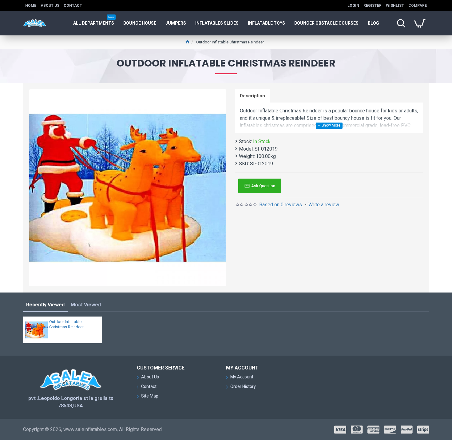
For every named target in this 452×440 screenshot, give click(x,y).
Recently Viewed (45, 305)
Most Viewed (86, 305)
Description (252, 96)
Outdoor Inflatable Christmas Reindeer (66, 324)
